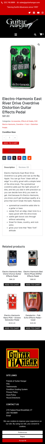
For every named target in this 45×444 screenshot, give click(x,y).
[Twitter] (29, 12)
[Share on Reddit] (29, 158)
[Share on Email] (4, 158)
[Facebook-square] (34, 12)
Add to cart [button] (12, 284)
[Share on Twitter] (14, 158)
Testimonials (11, 387)
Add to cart (11, 143)
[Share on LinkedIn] (24, 158)
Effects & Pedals (27, 121)
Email (8, 416)
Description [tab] (9, 167)
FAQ (8, 384)
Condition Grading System (17, 389)
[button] (39, 44)
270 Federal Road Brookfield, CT (19, 410)
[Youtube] (38, 12)
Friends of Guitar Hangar (16, 381)
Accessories (15, 121)
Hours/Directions (13, 398)
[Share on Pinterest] (19, 158)
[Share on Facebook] (9, 158)
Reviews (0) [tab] (24, 167)
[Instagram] (42, 12)
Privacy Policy (12, 392)
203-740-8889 (12, 413)
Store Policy (11, 395)
